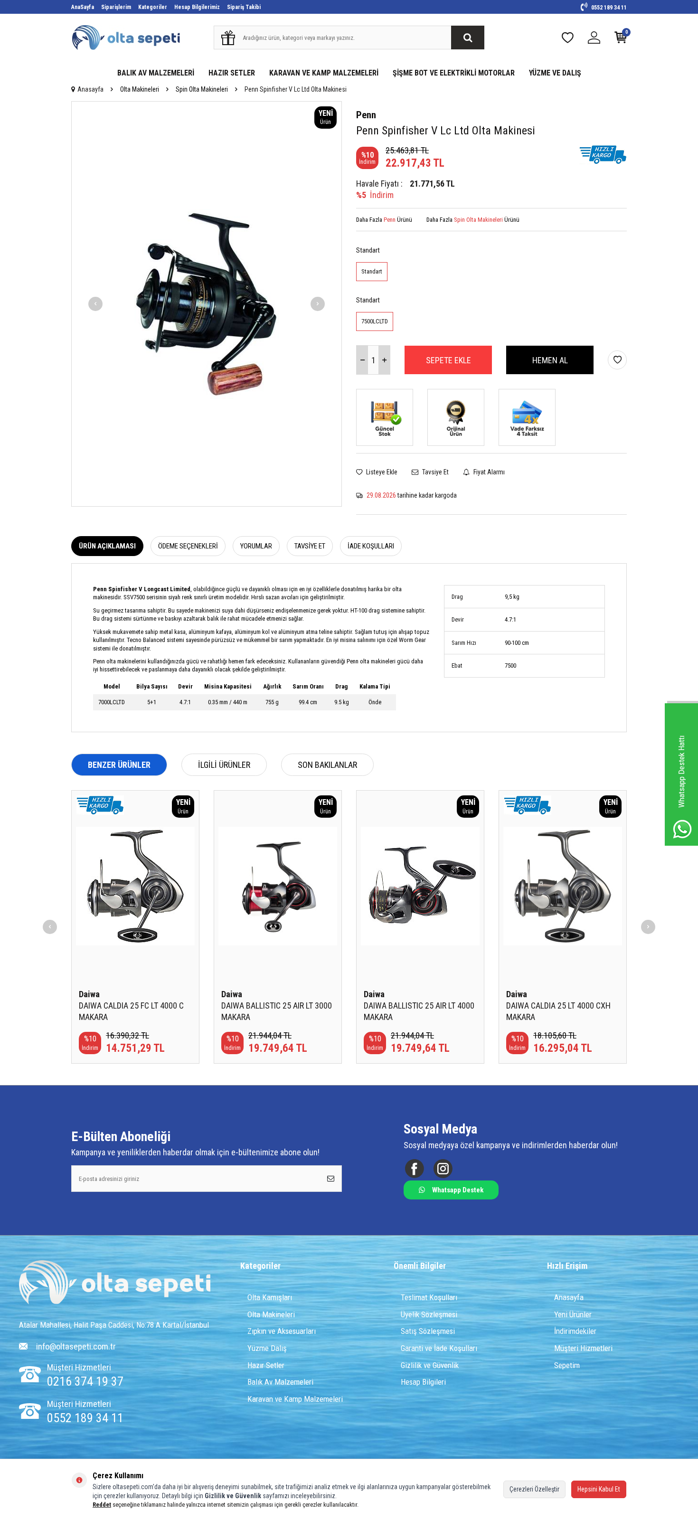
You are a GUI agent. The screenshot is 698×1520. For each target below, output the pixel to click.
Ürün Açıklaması (107, 546)
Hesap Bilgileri (423, 1382)
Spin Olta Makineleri (202, 89)
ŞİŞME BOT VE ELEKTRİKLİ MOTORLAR (454, 72)
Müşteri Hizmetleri (583, 1348)
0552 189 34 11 (608, 7)
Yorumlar (256, 546)
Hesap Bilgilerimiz (197, 7)
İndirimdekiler (575, 1331)
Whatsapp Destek (457, 1190)
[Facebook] (414, 1169)
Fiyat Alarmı (488, 472)
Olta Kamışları (269, 1297)
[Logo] (115, 1283)
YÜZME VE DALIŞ (555, 72)
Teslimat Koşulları (429, 1297)
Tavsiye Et (435, 472)
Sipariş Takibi (244, 7)
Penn (366, 115)
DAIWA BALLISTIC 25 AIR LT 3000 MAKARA (276, 1011)
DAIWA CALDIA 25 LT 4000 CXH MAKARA (558, 1011)
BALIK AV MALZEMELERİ (155, 72)
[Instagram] (442, 1169)
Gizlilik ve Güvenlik (430, 1365)
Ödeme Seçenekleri (188, 546)
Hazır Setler (265, 1365)
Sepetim (567, 1365)
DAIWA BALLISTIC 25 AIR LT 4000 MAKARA (419, 1011)
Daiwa (89, 994)
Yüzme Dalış (267, 1348)
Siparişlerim (116, 7)
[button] (95, 304)
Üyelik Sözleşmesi (429, 1314)
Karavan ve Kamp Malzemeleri (295, 1399)
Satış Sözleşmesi (428, 1331)
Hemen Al (550, 360)
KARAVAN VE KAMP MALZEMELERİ (323, 72)
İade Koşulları (371, 546)
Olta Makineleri (139, 89)
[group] (206, 304)
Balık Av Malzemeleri (280, 1382)
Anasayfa (90, 89)
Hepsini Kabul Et (598, 1489)
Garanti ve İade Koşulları (439, 1348)
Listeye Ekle (381, 472)
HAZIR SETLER (231, 72)
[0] (620, 39)
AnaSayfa (82, 7)
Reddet (102, 1504)
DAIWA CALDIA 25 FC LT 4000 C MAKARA (131, 1011)
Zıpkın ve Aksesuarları (281, 1331)
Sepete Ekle (448, 360)
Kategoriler (152, 7)
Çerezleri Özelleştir (534, 1489)
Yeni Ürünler (573, 1314)
